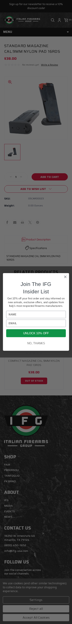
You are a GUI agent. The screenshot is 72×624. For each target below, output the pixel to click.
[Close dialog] (65, 277)
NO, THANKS (36, 343)
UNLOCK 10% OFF (36, 333)
